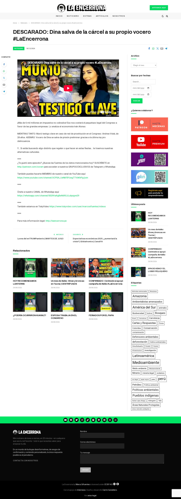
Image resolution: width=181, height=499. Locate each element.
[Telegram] (4, 91)
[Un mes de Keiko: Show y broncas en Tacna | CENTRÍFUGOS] (68, 267)
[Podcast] (99, 420)
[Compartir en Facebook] (149, 48)
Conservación (150, 328)
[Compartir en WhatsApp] (153, 48)
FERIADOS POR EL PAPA (101, 315)
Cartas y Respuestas (144, 323)
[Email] (4, 84)
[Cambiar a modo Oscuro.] (162, 16)
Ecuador (148, 346)
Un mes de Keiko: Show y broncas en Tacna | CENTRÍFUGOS (67, 282)
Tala (160, 401)
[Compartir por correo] (162, 48)
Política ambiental (151, 385)
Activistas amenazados (139, 291)
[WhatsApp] (4, 71)
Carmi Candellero (110, 490)
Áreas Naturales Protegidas (145, 405)
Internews (81, 490)
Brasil (134, 318)
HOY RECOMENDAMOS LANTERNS (24, 282)
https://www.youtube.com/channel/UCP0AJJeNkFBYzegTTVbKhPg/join (52, 177)
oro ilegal (135, 379)
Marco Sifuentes (83, 484)
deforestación (139, 341)
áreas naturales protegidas (141, 409)
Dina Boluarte (137, 346)
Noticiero (73, 16)
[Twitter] (4, 78)
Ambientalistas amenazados (147, 301)
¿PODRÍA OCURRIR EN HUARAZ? (29, 315)
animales (163, 308)
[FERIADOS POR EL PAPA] (106, 302)
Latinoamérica (143, 356)
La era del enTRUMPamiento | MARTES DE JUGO (40, 239)
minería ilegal (148, 373)
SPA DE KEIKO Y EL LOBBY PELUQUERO (157, 269)
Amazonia (140, 296)
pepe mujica (145, 379)
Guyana (155, 346)
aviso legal (92, 495)
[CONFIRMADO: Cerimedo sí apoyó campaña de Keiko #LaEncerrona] (106, 267)
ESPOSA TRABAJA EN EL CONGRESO (64, 316)
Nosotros (119, 16)
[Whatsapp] (115, 420)
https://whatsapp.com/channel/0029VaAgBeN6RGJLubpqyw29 (48, 195)
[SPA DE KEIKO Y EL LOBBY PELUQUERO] (138, 272)
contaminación (138, 332)
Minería (136, 373)
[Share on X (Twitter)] (158, 48)
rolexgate (152, 401)
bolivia (149, 313)
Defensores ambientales (145, 336)
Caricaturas (142, 318)
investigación (150, 350)
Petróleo (136, 384)
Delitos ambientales (158, 342)
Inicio (59, 16)
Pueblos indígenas (146, 395)
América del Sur (144, 307)
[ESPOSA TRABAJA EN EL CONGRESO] (68, 302)
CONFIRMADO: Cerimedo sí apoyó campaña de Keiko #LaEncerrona (106, 282)
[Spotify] (93, 420)
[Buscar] (166, 16)
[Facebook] (4, 64)
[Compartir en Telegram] (166, 48)
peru (153, 379)
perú (162, 379)
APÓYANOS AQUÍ (159, 8)
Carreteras (154, 318)
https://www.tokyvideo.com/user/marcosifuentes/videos (77, 206)
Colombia (136, 328)
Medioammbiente (154, 368)
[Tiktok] (88, 420)
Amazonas (153, 291)
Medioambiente (146, 362)
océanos (160, 373)
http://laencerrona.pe (56, 221)
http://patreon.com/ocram (30, 167)
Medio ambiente (139, 368)
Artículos (102, 16)
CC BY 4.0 (108, 484)
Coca (161, 323)
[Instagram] (82, 420)
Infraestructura (137, 350)
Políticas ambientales (145, 389)
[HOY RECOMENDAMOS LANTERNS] (30, 267)
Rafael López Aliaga (138, 401)
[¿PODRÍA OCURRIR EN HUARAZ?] (30, 302)
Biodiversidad (138, 313)
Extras (87, 16)
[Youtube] (65, 420)
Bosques (160, 313)
